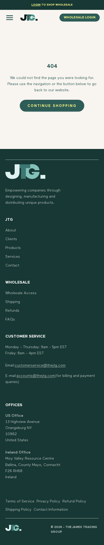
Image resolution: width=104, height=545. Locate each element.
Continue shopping (52, 106)
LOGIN (36, 4)
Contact (12, 265)
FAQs (10, 319)
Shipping (12, 302)
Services (12, 257)
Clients (11, 239)
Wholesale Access (21, 293)
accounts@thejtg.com (36, 376)
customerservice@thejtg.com (40, 365)
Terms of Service (19, 501)
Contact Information (51, 509)
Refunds (12, 311)
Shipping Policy (18, 509)
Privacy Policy (48, 501)
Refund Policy (74, 501)
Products (13, 248)
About (10, 230)
